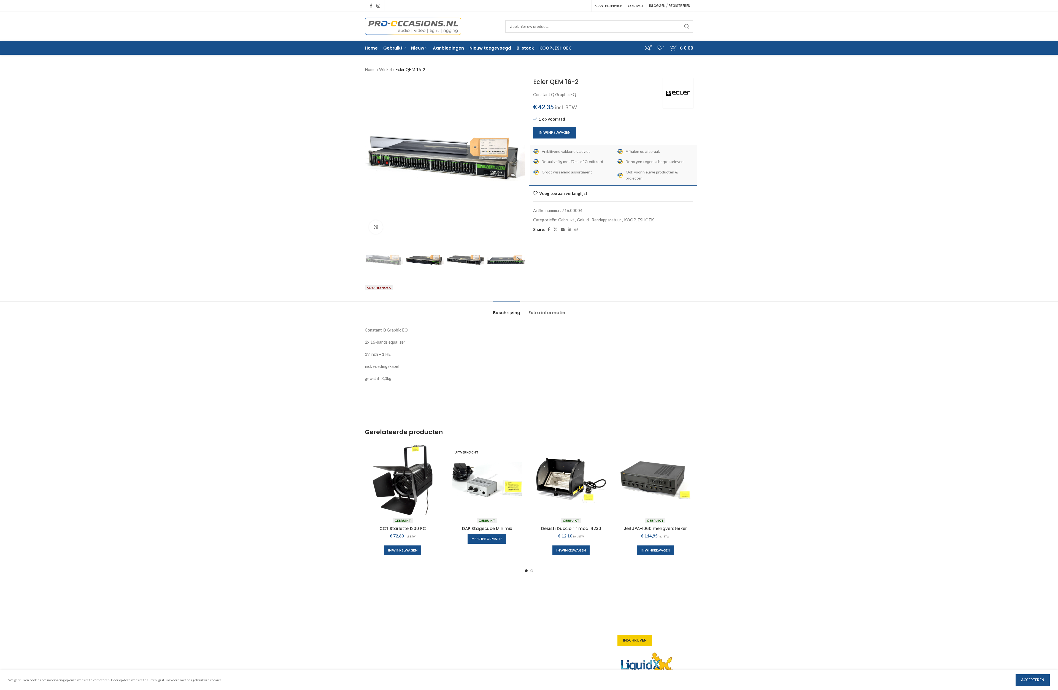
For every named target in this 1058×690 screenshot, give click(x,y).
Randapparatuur (606, 219)
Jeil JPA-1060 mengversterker (655, 528)
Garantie (457, 655)
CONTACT (635, 6)
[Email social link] (562, 229)
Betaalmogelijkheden (469, 645)
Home (370, 69)
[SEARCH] (687, 26)
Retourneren (461, 665)
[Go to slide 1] (526, 570)
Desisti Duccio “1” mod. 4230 (571, 528)
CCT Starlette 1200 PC (402, 528)
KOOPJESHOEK (639, 219)
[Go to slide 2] (531, 570)
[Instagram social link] (378, 6)
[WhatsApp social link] (576, 229)
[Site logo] (413, 25)
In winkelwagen (555, 132)
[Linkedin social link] (569, 229)
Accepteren (1032, 680)
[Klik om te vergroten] (376, 227)
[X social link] (555, 229)
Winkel (385, 69)
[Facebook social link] (371, 6)
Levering (457, 615)
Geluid (583, 219)
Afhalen (457, 625)
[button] (372, 260)
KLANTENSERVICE (608, 6)
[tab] (506, 309)
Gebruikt (566, 219)
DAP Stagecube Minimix (487, 528)
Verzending (460, 635)
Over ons (457, 606)
